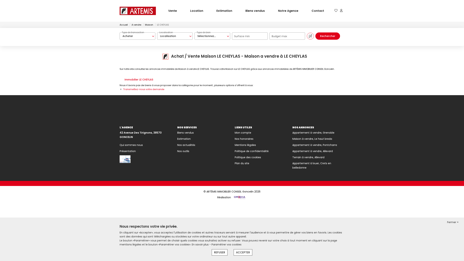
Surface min (242, 36)
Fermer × (453, 222)
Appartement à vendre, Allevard (312, 151)
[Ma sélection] (336, 10)
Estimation (224, 11)
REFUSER (219, 252)
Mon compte (243, 132)
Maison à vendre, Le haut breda (312, 139)
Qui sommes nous (131, 145)
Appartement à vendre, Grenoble (313, 132)
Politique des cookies (248, 157)
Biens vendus (255, 11)
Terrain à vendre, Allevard (308, 157)
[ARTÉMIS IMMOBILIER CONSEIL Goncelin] (138, 11)
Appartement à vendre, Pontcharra (314, 145)
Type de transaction (133, 32)
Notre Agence (288, 11)
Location (196, 11)
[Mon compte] (341, 10)
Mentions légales (245, 145)
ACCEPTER (243, 252)
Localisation (166, 32)
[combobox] (137, 36)
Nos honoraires (244, 139)
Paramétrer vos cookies (226, 244)
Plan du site (242, 163)
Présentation (128, 151)
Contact (318, 11)
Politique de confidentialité (252, 151)
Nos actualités (186, 145)
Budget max (279, 36)
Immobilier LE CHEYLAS (139, 79)
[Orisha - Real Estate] (239, 197)
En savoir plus (200, 244)
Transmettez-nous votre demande (143, 89)
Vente (172, 11)
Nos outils (183, 151)
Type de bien (204, 32)
